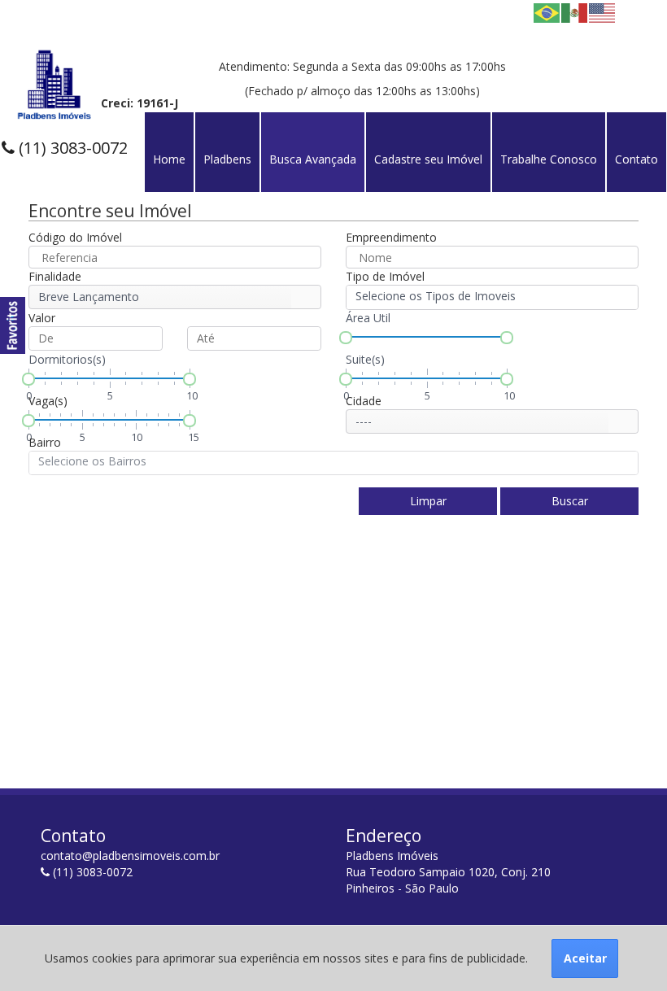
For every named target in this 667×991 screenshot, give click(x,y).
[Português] (547, 12)
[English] (603, 12)
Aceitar (585, 958)
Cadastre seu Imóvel (428, 159)
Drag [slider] (345, 337)
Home (169, 159)
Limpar (428, 501)
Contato (636, 159)
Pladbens (227, 159)
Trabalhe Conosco (548, 159)
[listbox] (174, 297)
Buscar (569, 501)
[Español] (575, 12)
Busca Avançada (312, 159)
